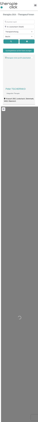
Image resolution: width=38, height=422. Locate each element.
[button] (35, 5)
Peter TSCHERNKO (16, 89)
